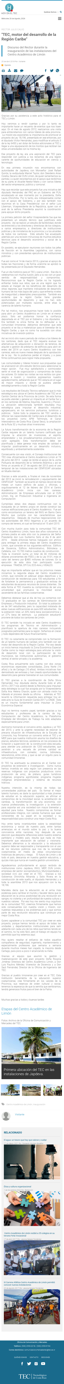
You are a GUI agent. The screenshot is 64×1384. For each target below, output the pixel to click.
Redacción (29, 1190)
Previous (2, 1055)
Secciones (45, 1357)
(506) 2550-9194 (43, 1346)
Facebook (21, 1364)
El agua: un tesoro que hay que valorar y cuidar (25, 1140)
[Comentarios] (22, 70)
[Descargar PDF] (10, 70)
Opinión (7, 65)
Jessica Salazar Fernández (31, 1239)
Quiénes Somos (50, 12)
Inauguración (39, 1104)
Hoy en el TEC (9, 9)
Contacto (34, 1357)
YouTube (42, 1364)
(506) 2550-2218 (28, 1346)
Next (59, 1055)
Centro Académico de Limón (19, 1104)
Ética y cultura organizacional (17, 1186)
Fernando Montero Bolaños (32, 1143)
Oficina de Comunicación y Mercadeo (32, 1342)
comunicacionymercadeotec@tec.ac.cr (39, 1350)
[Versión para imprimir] (4, 70)
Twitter (28, 1364)
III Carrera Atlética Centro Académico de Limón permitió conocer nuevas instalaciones (29, 1283)
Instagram (35, 1364)
